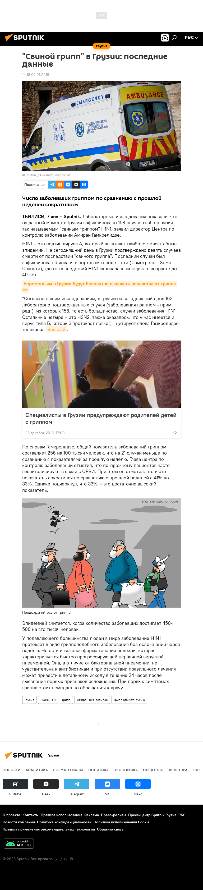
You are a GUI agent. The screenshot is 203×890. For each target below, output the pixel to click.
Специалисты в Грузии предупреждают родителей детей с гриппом (101, 418)
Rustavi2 (56, 329)
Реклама (91, 815)
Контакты (30, 815)
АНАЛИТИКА (37, 769)
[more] (174, 432)
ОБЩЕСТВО (153, 769)
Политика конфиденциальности (64, 822)
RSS (182, 815)
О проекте (11, 815)
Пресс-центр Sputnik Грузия (152, 815)
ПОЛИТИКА (98, 769)
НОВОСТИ (48, 700)
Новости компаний (19, 822)
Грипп (66, 700)
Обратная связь (110, 829)
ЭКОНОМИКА (126, 769)
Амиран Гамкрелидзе (92, 700)
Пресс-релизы (113, 815)
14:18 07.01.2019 (35, 74)
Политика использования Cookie (122, 822)
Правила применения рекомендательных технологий (49, 829)
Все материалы (68, 769)
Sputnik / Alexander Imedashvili (48, 175)
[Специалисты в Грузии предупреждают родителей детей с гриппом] (101, 374)
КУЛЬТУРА (178, 769)
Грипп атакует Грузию (129, 700)
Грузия (29, 700)
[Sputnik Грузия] (26, 42)
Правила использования (61, 815)
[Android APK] (19, 844)
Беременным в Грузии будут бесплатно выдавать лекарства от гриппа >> (99, 287)
